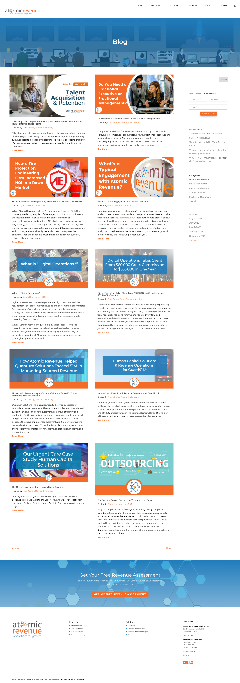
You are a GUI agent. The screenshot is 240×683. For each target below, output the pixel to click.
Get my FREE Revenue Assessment (120, 594)
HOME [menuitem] (140, 6)
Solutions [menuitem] (130, 622)
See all (192, 201)
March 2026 (195, 227)
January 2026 (196, 231)
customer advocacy (199, 188)
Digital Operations (198, 184)
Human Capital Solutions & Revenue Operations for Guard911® (129, 393)
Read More (18, 151)
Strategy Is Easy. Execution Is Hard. (206, 133)
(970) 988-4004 (189, 651)
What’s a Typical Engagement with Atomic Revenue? (123, 201)
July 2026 (194, 223)
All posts (16, 548)
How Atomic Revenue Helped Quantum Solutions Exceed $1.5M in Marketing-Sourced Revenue (44, 394)
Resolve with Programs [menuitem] (136, 628)
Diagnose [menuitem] (131, 625)
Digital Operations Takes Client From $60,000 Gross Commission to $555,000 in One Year (130, 294)
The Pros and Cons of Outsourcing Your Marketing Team (125, 500)
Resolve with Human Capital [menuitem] (138, 631)
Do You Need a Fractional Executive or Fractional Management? (129, 118)
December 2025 (197, 236)
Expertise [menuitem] (73, 622)
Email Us (186, 655)
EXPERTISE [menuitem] (155, 6)
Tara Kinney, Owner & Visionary (38, 128)
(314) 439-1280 (188, 635)
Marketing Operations (200, 197)
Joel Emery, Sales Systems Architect (126, 299)
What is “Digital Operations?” (26, 293)
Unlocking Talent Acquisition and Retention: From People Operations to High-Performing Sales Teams (47, 122)
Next (168, 548)
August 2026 (195, 218)
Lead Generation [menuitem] (77, 628)
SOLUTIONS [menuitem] (173, 6)
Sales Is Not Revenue (199, 138)
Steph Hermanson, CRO (34, 205)
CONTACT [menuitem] (224, 6)
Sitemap (81, 679)
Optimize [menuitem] (131, 635)
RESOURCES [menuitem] (192, 6)
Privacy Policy (68, 679)
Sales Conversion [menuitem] (77, 631)
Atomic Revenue (127, 218)
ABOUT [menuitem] (208, 6)
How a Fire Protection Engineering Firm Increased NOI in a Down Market (47, 201)
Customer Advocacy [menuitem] (78, 635)
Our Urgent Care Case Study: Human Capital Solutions (38, 487)
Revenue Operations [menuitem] (78, 625)
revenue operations (199, 179)
